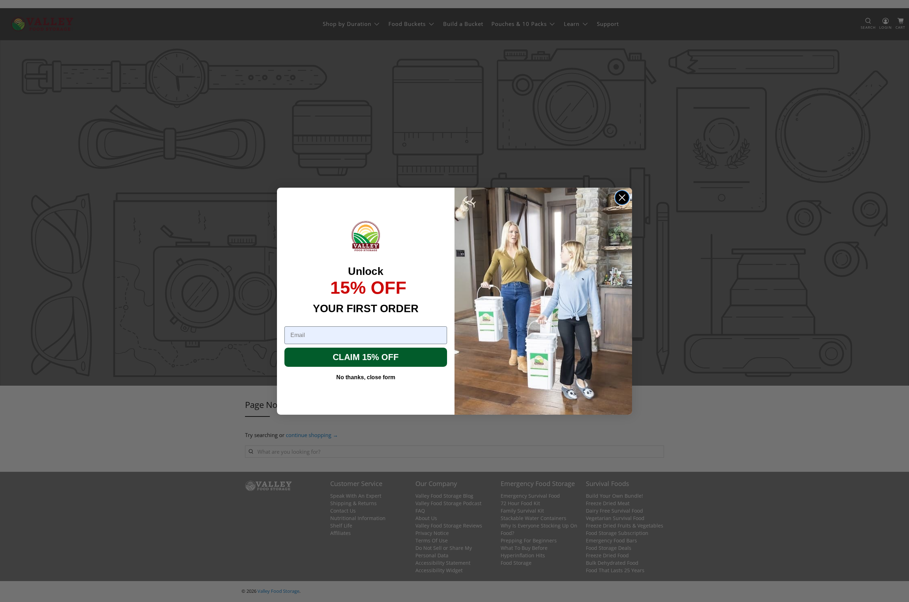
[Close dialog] (622, 197)
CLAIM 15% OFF (366, 357)
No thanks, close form (365, 377)
